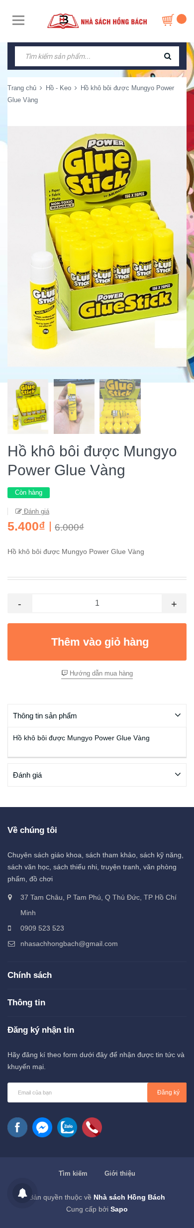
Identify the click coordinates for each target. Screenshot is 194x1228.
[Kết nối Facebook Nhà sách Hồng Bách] (17, 1127)
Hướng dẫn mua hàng (100, 673)
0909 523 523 (42, 928)
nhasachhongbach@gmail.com (69, 944)
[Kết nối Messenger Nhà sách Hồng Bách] (42, 1127)
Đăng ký (168, 1092)
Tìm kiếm (73, 1173)
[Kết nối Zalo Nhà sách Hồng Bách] (67, 1127)
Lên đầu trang (98, 1210)
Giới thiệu (119, 1173)
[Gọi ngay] (92, 1127)
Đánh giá (35, 511)
